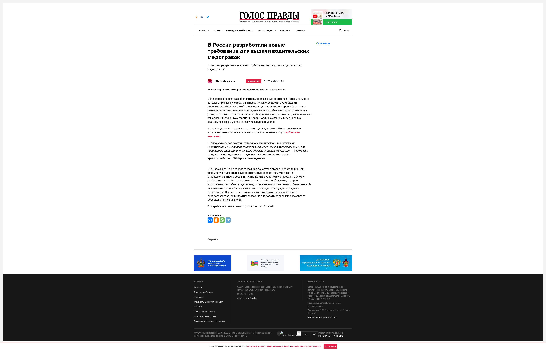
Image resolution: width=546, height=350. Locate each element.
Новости (203, 30)
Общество (253, 81)
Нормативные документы (321, 317)
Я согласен (330, 346)
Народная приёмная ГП (239, 30)
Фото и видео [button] (265, 30)
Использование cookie (205, 316)
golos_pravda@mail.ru (247, 298)
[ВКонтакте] (210, 220)
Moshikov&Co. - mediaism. (330, 336)
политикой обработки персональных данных (268, 346)
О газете (198, 287)
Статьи (217, 30)
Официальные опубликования (208, 302)
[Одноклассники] (216, 220)
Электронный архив (203, 292)
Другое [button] (299, 30)
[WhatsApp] (222, 220)
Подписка (199, 297)
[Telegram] (228, 220)
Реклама (285, 30)
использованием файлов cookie (306, 346)
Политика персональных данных (209, 321)
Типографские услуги (204, 311)
